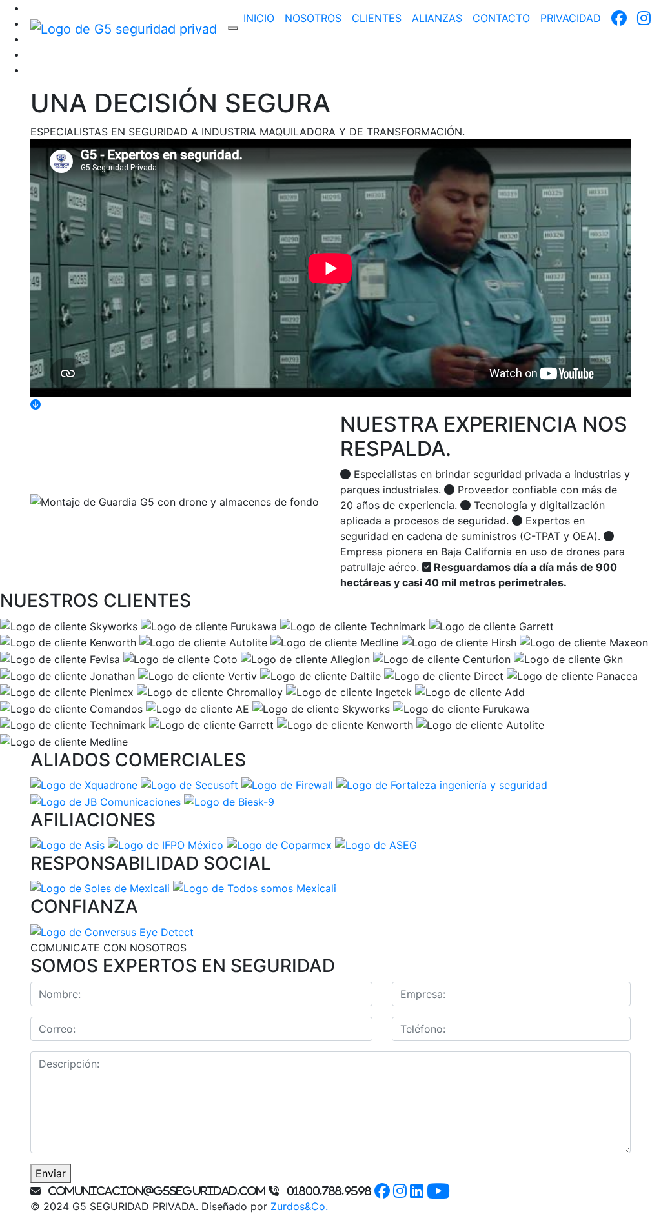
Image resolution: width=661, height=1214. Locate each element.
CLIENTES (377, 18)
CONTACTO (501, 18)
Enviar (51, 1173)
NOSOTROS (313, 18)
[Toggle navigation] (233, 28)
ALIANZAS (437, 18)
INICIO (258, 18)
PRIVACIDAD (570, 18)
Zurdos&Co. (299, 1206)
